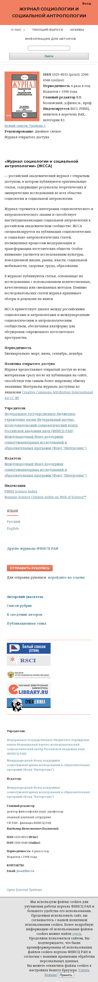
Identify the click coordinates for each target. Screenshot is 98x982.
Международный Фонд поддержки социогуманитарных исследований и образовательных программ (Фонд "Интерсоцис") (46, 442)
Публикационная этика (26, 623)
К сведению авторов (24, 614)
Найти (49, 56)
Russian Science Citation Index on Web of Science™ (45, 497)
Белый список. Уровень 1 (25, 125)
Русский (13, 521)
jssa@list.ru (25, 871)
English (13, 528)
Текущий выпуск (47, 29)
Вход (86, 3)
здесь (76, 933)
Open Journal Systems (24, 889)
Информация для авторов (50, 39)
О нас (16, 29)
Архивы (77, 29)
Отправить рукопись (30, 568)
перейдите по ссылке (66, 577)
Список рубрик (19, 605)
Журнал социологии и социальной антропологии (49, 12)
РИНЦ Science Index (21, 491)
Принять (66, 975)
